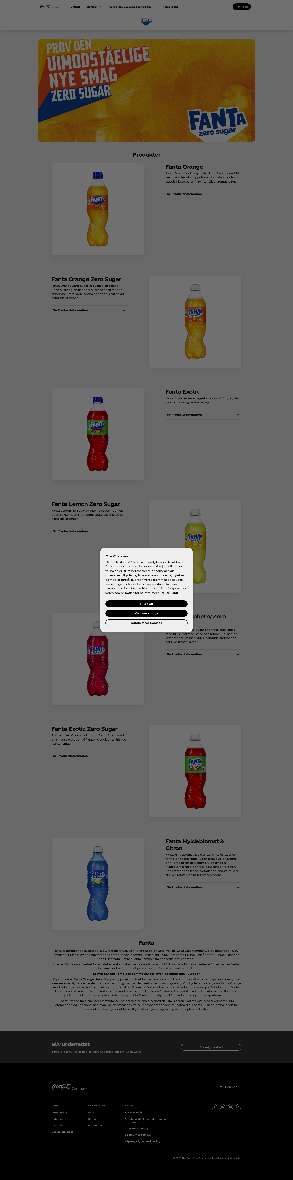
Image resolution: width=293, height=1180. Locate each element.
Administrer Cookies (146, 622)
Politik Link (169, 592)
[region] (146, 590)
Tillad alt (146, 603)
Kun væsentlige (146, 613)
